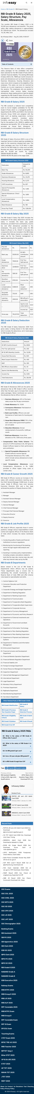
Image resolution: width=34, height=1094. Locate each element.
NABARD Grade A (8, 972)
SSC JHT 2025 (7, 919)
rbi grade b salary (21, 768)
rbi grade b (11, 768)
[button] (26, 2)
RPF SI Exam (6, 1024)
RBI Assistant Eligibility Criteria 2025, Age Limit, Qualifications (8, 777)
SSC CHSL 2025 (7, 898)
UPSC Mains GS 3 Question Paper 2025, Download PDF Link (26, 777)
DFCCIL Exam (6, 1028)
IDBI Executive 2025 (9, 980)
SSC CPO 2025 (7, 911)
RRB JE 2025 (6, 998)
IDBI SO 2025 (6, 950)
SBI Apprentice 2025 (9, 942)
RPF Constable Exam (9, 1020)
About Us (3, 1086)
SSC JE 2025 (6, 915)
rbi (6, 768)
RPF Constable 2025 (9, 1007)
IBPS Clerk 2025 (7, 955)
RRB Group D (6, 1016)
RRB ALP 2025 (7, 1003)
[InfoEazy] (9, 2)
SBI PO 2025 (6, 937)
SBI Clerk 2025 (7, 946)
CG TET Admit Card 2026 (20, 805)
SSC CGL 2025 (7, 894)
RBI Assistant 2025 (8, 933)
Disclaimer (19, 1086)
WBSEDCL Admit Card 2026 (21, 813)
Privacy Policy (9, 1088)
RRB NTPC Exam (7, 1011)
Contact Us (11, 1086)
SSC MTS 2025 (7, 902)
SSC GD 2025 (6, 906)
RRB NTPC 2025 (7, 990)
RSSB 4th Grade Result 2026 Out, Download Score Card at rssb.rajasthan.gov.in (17, 847)
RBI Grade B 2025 (8, 967)
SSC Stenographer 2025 (10, 924)
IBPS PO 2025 (6, 959)
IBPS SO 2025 (6, 963)
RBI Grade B (10, 9)
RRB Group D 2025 (8, 994)
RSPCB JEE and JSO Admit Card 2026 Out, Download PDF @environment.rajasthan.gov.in (17, 830)
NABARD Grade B (8, 976)
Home (3, 9)
